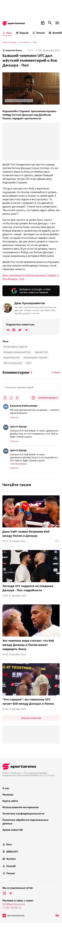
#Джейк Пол (41, 352)
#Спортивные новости (15, 346)
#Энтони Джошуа (13, 362)
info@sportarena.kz (13, 904)
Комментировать (48, 397)
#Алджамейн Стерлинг (36, 357)
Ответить (14, 417)
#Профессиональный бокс (17, 352)
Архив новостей (12, 829)
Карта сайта (10, 801)
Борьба (24, 32)
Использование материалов (20, 807)
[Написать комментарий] (31, 388)
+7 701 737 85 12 (11, 907)
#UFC (28, 362)
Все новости (24, 42)
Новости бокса (13, 50)
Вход (57, 372)
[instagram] (4, 893)
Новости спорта (9, 42)
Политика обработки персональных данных (25, 821)
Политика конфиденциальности (23, 813)
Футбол (11, 858)
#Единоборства (12, 357)
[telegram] (10, 893)
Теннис (40, 32)
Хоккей (11, 866)
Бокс (9, 32)
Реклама (7, 794)
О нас (5, 788)
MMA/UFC (12, 851)
